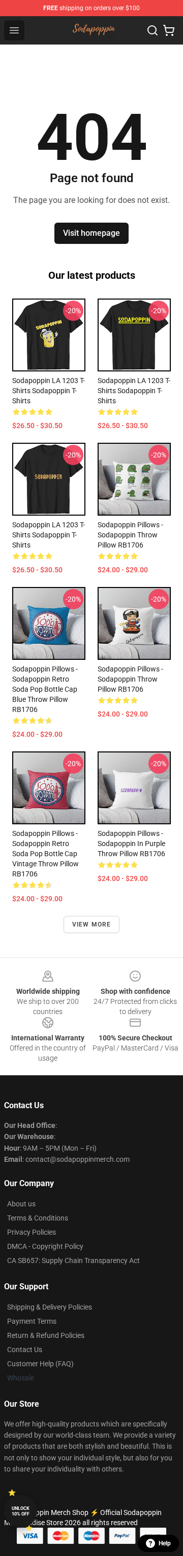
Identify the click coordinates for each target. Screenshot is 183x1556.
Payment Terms (31, 1321)
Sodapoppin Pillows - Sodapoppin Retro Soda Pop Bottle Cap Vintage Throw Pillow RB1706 (45, 853)
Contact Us (24, 1349)
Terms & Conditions (37, 1218)
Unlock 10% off (20, 1511)
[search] (152, 30)
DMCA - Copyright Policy (45, 1246)
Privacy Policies (31, 1232)
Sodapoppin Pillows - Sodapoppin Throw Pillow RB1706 (130, 535)
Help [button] (165, 1543)
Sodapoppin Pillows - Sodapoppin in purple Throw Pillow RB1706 (131, 843)
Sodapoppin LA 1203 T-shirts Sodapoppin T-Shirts (48, 390)
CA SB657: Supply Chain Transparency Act (73, 1260)
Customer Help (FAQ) (40, 1364)
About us (21, 1204)
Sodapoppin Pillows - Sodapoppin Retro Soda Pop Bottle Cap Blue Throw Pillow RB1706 (45, 689)
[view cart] (169, 30)
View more (91, 924)
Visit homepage (91, 233)
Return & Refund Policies (45, 1335)
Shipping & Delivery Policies (49, 1307)
